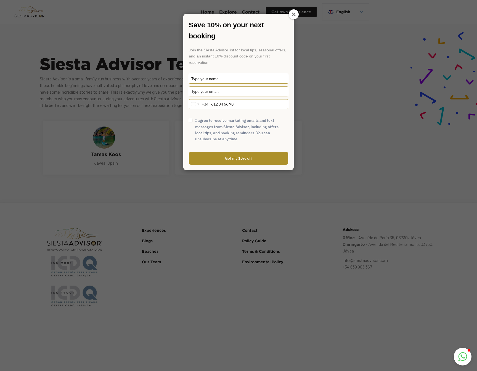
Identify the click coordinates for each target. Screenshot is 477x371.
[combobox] (198, 104)
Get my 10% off (238, 158)
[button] (462, 356)
